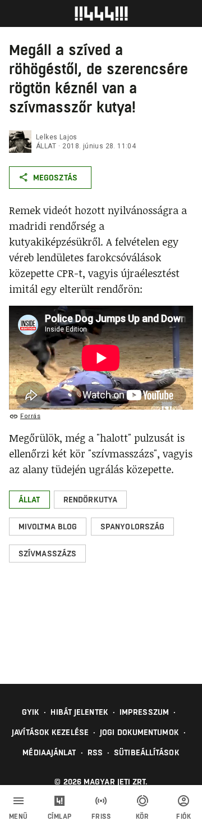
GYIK (30, 711)
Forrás (30, 416)
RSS (95, 752)
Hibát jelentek (79, 711)
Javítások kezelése (50, 732)
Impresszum (144, 711)
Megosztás (55, 177)
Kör (142, 816)
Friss (101, 816)
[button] (29, 500)
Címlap (60, 816)
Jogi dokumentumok (139, 732)
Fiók (183, 816)
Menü (18, 816)
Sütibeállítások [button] (147, 752)
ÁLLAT (46, 146)
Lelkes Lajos (56, 137)
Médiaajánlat (49, 752)
